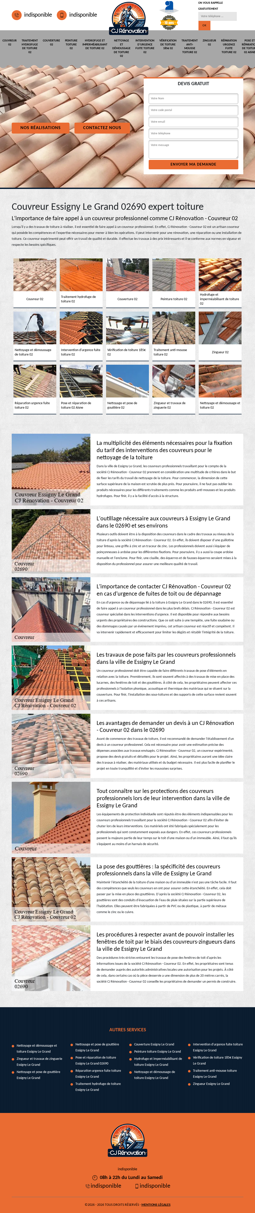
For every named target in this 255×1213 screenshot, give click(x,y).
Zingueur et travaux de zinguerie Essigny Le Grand (39, 1062)
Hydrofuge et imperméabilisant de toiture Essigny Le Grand (158, 1062)
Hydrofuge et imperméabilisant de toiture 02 (94, 44)
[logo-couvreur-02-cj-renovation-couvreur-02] (128, 15)
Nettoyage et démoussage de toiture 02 (121, 48)
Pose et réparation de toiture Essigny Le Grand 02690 (95, 1061)
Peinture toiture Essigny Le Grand (157, 1052)
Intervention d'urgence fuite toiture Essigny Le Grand (218, 1047)
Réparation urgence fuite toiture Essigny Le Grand (98, 1074)
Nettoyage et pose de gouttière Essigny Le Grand (38, 1075)
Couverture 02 (51, 42)
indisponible (38, 15)
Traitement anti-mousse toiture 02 (190, 46)
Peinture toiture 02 (71, 44)
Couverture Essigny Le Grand (154, 1044)
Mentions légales (156, 1205)
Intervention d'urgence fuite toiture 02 (144, 46)
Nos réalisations (40, 128)
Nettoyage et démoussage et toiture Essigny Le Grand (37, 1049)
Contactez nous (102, 128)
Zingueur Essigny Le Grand (211, 1084)
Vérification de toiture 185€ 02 (168, 44)
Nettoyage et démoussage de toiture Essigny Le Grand (154, 1075)
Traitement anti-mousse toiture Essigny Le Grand (215, 1074)
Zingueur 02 (209, 42)
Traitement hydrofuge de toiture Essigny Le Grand (98, 1087)
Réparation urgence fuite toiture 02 (229, 46)
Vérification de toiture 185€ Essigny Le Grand (217, 1061)
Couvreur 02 (9, 42)
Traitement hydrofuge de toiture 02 (30, 46)
